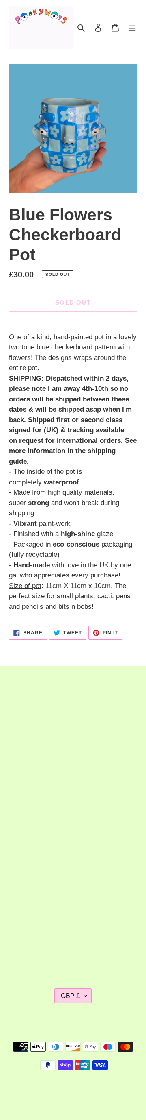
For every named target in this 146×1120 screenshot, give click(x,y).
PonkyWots (57, 1092)
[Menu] (132, 27)
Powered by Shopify (99, 1092)
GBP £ (70, 995)
